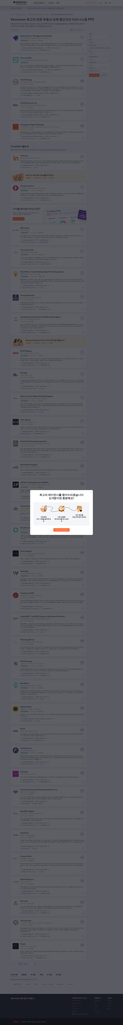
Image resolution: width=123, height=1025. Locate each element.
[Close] (91, 492)
